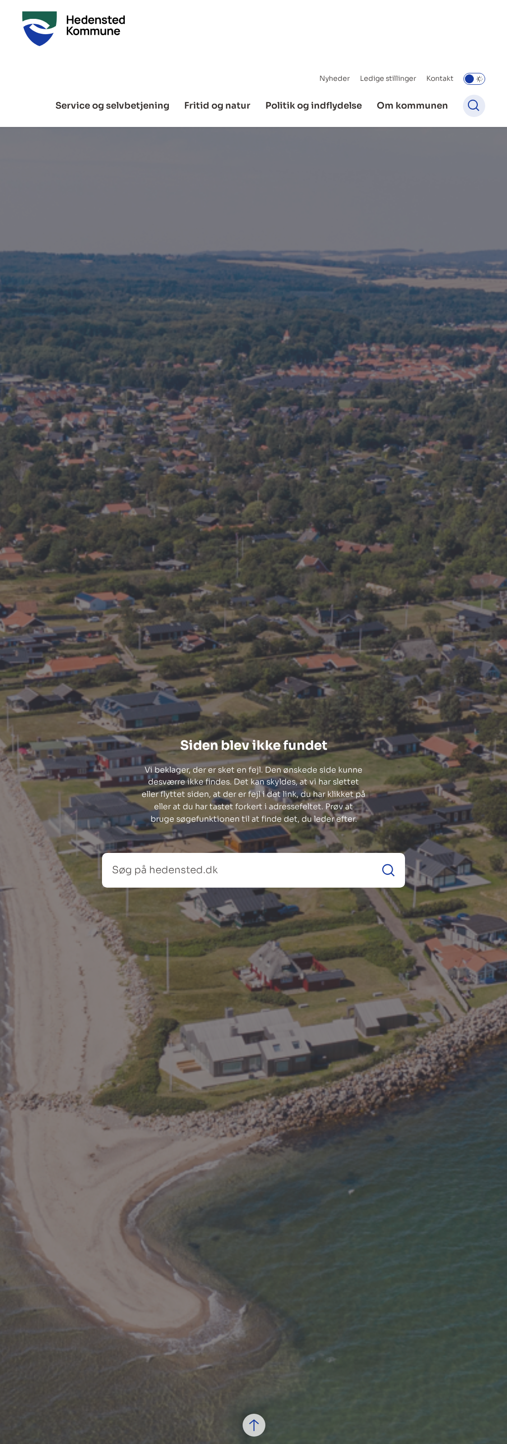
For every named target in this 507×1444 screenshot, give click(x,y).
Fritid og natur (217, 105)
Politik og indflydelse (313, 105)
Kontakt (440, 78)
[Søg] (388, 870)
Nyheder (334, 78)
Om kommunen (412, 105)
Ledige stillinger (388, 78)
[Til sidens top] (254, 1425)
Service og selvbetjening (112, 105)
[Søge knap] (474, 106)
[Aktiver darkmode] (474, 79)
